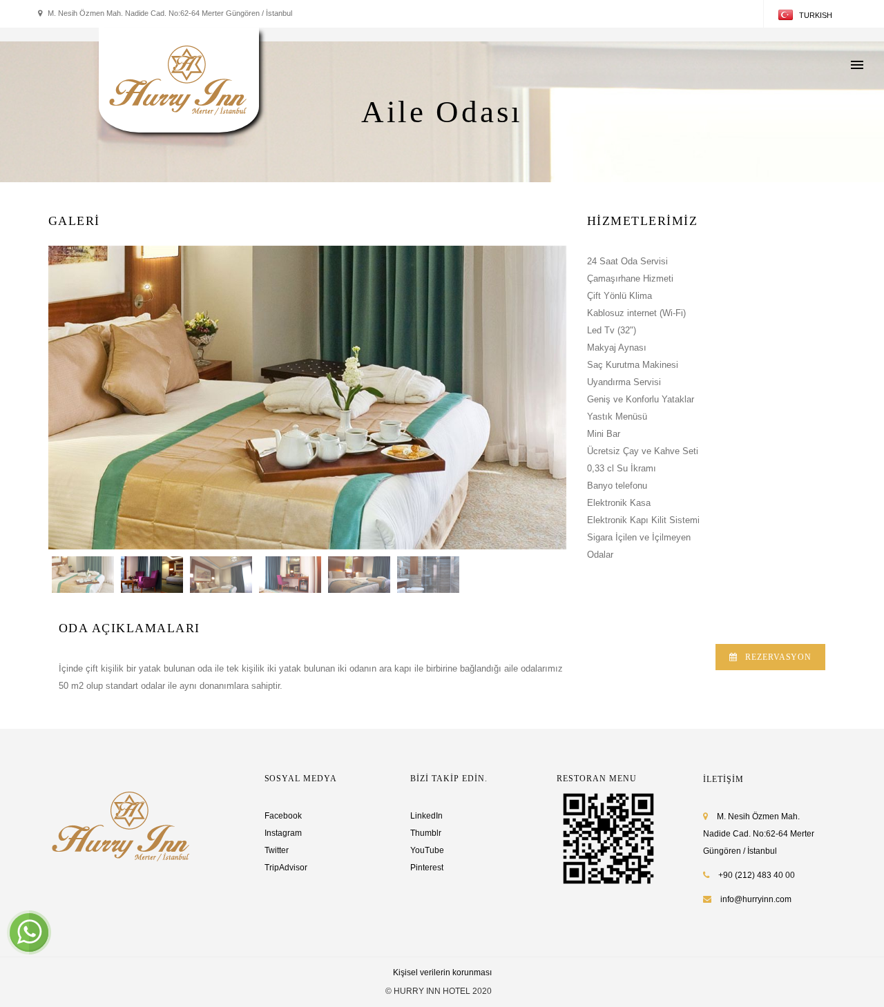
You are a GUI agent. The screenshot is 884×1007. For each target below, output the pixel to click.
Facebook (283, 816)
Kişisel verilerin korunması (442, 972)
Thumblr (425, 833)
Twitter (277, 850)
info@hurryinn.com (755, 899)
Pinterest (426, 867)
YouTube (427, 850)
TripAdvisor (286, 867)
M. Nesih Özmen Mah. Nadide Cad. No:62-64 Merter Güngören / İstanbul (758, 834)
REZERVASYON (778, 657)
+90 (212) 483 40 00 (755, 875)
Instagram (283, 833)
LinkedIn (426, 816)
